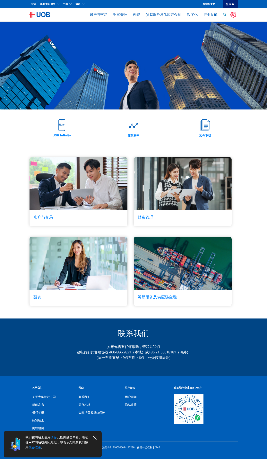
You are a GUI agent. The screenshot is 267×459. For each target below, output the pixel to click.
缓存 (53, 437)
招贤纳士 (38, 420)
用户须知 (131, 397)
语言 (78, 4)
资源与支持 (209, 4)
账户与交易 (98, 14)
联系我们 (84, 397)
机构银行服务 (48, 4)
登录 (229, 4)
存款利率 (133, 135)
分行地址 (84, 405)
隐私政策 (131, 405)
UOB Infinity (62, 135)
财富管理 (120, 14)
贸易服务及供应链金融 (163, 14)
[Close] (95, 438)
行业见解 (210, 14)
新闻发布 (38, 405)
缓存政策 (35, 447)
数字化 (192, 14)
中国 (65, 4)
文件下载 (205, 135)
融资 (136, 14)
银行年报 (38, 412)
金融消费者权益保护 (92, 412)
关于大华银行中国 (44, 397)
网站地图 (38, 428)
